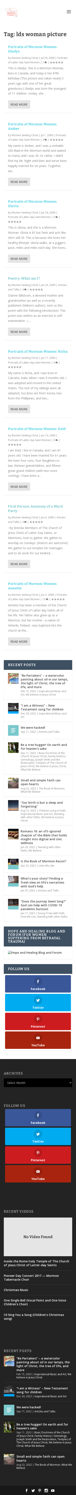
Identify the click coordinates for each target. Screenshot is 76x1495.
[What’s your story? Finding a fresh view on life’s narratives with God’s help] (13, 881)
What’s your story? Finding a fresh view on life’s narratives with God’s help (42, 882)
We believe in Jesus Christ (41, 694)
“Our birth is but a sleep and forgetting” (42, 804)
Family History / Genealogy (50, 1436)
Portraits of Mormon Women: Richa (38, 351)
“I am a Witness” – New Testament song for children (42, 707)
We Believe (35, 850)
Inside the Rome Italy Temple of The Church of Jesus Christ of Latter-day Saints (36, 1263)
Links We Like (46, 865)
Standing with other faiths (52, 916)
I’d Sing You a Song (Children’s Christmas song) (34, 1317)
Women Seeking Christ (25, 58)
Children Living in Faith (52, 810)
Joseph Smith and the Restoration (36, 1439)
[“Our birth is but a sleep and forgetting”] (13, 805)
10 (44, 599)
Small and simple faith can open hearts (41, 782)
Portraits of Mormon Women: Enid (37, 429)
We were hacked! (33, 728)
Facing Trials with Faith (51, 913)
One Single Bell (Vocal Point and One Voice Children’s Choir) (35, 1302)
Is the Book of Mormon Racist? (43, 861)
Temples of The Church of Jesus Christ (43, 1440)
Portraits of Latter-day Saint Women (29, 217)
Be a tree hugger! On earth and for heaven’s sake (44, 747)
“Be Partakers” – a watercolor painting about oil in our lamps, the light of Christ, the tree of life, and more (44, 681)
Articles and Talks (49, 732)
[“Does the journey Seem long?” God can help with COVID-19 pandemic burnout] (13, 904)
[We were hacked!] (13, 730)
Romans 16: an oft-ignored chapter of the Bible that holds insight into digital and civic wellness (44, 837)
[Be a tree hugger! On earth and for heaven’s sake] (13, 747)
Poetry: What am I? (24, 278)
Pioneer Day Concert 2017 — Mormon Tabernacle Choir (31, 1277)
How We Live (28, 916)
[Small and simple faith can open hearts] (13, 783)
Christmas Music (16, 1290)
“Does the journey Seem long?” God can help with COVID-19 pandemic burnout (43, 905)
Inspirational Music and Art (43, 715)
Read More (19, 104)
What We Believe (31, 769)
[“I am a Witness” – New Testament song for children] (13, 708)
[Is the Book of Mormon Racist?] (13, 864)
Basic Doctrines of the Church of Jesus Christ (43, 754)
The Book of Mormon (51, 788)
